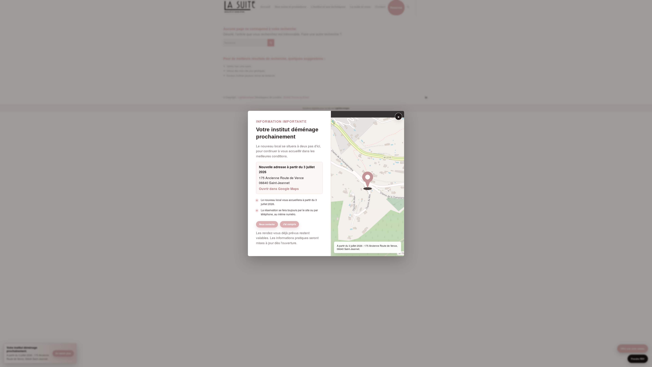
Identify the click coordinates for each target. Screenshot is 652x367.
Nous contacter (267, 224)
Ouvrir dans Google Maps (279, 188)
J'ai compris (289, 224)
